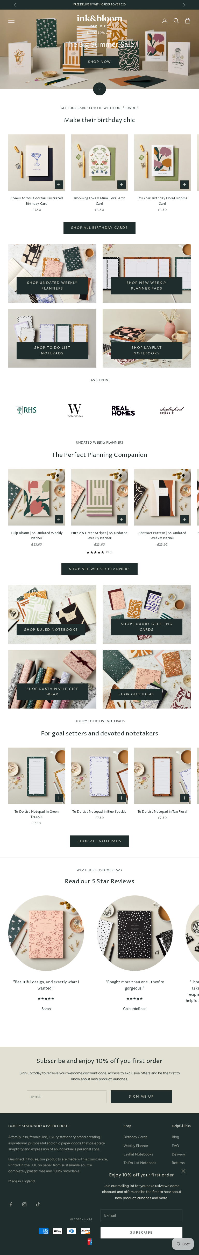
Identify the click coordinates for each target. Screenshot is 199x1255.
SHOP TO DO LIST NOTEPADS (52, 350)
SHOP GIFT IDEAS (136, 694)
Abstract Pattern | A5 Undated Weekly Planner (162, 536)
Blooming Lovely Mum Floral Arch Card (99, 201)
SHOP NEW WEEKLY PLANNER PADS (146, 285)
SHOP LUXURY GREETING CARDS (146, 627)
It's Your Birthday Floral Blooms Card (162, 201)
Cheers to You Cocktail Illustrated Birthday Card (36, 201)
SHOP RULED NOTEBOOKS (51, 629)
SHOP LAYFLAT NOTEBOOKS (146, 350)
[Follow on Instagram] (24, 1204)
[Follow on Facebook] (10, 1204)
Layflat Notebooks (138, 1154)
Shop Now (99, 61)
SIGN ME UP (141, 1096)
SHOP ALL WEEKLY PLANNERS (99, 569)
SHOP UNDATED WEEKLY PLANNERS (52, 285)
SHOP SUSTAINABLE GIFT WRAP (52, 692)
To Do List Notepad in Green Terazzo (37, 814)
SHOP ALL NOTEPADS (99, 841)
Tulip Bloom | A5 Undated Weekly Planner (36, 536)
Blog (175, 1137)
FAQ (175, 1146)
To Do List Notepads (140, 1163)
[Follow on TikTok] (37, 1204)
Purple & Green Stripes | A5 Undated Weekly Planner (99, 536)
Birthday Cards (135, 1137)
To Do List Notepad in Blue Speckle (99, 812)
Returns (178, 1163)
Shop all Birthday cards (99, 227)
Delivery (178, 1154)
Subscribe (141, 1232)
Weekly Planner (136, 1146)
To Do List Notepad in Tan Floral (162, 812)
